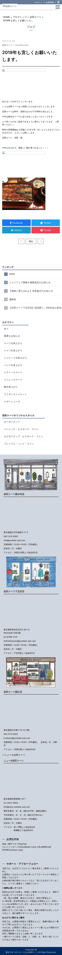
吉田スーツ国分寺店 (14, 494)
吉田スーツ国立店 (13, 691)
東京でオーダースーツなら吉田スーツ (22, 952)
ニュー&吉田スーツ (14, 760)
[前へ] (21, 241)
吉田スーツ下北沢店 (14, 591)
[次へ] (41, 241)
